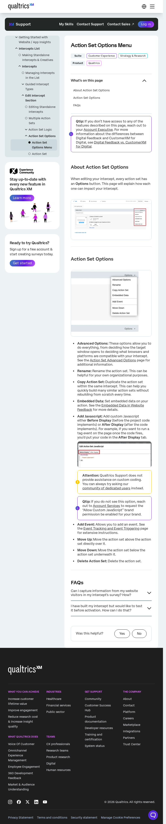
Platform (129, 712)
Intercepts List (29, 48)
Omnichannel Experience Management (17, 755)
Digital (50, 763)
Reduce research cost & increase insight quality (23, 721)
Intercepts (29, 66)
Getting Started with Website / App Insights (35, 40)
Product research (58, 757)
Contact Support (90, 24)
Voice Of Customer (21, 744)
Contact (129, 705)
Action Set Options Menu (42, 145)
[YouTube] (45, 802)
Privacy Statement (20, 817)
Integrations (131, 731)
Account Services (106, 506)
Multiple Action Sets (39, 121)
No (139, 634)
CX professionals (58, 744)
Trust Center (131, 744)
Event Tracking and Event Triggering (111, 528)
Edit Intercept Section (35, 98)
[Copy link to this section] (67, 167)
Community (93, 699)
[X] (28, 802)
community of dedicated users (106, 488)
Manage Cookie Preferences (120, 817)
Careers (128, 718)
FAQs (76, 105)
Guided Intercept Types (37, 87)
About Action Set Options (91, 90)
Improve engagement (23, 710)
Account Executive (98, 130)
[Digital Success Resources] (144, 6)
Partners (129, 738)
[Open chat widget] (153, 815)
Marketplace (131, 725)
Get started (22, 263)
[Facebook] (19, 802)
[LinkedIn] (36, 802)
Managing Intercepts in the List (40, 75)
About (127, 699)
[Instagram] (10, 802)
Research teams (57, 750)
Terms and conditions (52, 817)
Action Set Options (42, 136)
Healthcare (53, 699)
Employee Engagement (24, 766)
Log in (146, 24)
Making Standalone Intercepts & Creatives (37, 57)
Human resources (58, 770)
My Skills (66, 24)
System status (94, 746)
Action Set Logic (40, 129)
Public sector (55, 712)
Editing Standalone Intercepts (42, 109)
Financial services (58, 705)
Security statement (84, 817)
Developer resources (99, 728)
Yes (122, 634)
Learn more (22, 198)
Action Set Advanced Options (113, 360)
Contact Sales (118, 24)
